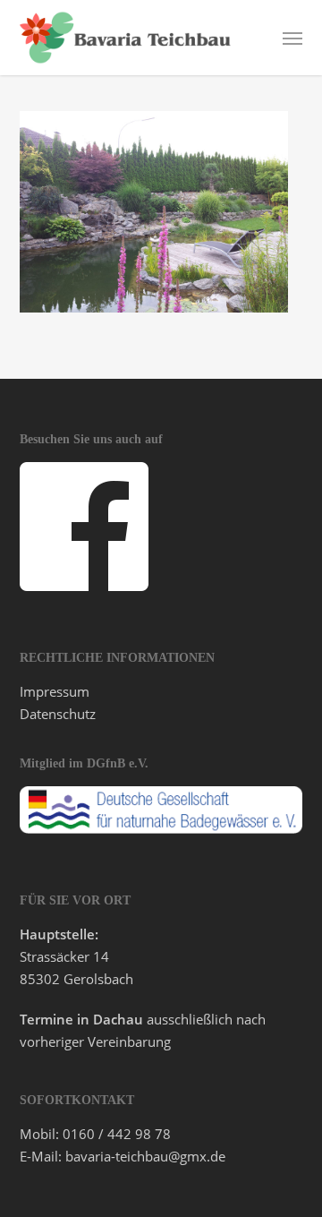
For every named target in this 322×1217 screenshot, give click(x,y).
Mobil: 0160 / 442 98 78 (95, 1134)
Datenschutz (58, 714)
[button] (292, 38)
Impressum (54, 691)
